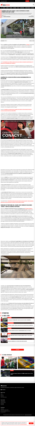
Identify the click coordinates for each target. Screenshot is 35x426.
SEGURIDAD (14, 7)
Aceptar (31, 423)
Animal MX (2, 404)
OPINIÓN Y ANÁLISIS (27, 7)
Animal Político (3, 401)
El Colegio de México (28, 208)
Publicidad (2, 408)
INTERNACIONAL (22, 7)
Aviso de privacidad (4, 397)
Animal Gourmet (3, 402)
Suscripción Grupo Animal (4, 409)
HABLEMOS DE (33, 7)
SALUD (18, 7)
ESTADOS (7, 7)
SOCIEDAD (11, 7)
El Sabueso (2, 403)
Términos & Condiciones (28, 414)
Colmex (27, 44)
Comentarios (17, 349)
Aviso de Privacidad (23, 424)
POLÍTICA (4, 7)
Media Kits (3, 389)
